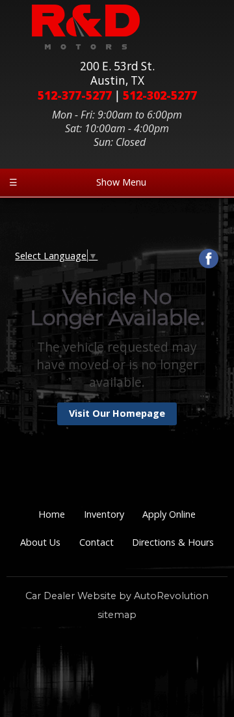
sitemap (117, 615)
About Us (40, 542)
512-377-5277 (75, 95)
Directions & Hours (173, 542)
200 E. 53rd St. (117, 73)
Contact (96, 542)
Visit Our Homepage (117, 413)
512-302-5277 (160, 95)
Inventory (104, 514)
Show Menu (77, 182)
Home (51, 514)
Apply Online (169, 514)
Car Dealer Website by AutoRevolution (117, 596)
